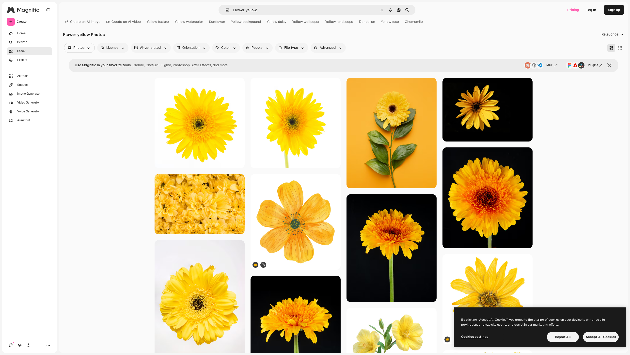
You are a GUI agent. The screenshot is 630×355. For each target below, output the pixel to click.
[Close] (609, 65)
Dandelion (367, 21)
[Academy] (20, 345)
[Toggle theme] (28, 345)
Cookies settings (474, 337)
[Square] (620, 48)
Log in (591, 10)
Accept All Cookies (601, 337)
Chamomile (414, 21)
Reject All (563, 337)
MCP (549, 65)
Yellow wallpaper (305, 21)
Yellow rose (390, 21)
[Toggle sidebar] (48, 10)
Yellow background (246, 21)
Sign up (614, 10)
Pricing (573, 10)
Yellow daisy (276, 21)
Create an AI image (85, 21)
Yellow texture (158, 21)
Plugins (593, 65)
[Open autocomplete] (225, 10)
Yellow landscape (339, 21)
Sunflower (217, 21)
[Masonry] (611, 48)
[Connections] (11, 345)
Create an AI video (126, 21)
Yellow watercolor (189, 21)
